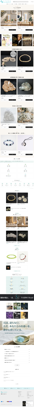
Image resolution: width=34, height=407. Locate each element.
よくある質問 (19, 394)
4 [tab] (17, 45)
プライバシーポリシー (29, 396)
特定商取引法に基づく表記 (30, 395)
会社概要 (28, 394)
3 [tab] (16, 45)
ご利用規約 (28, 397)
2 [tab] (15, 45)
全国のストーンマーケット (21, 396)
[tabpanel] (17, 40)
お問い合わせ (19, 395)
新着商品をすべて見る (17, 245)
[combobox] (21, 1)
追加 (12, 71)
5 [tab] (18, 45)
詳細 (4, 71)
